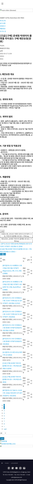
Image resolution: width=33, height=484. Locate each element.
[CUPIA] (16, 4)
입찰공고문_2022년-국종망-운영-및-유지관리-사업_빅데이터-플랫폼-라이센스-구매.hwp (16, 235)
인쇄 (2, 231)
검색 (2, 438)
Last (5, 429)
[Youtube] (16, 468)
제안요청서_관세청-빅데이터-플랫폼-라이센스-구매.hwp (16, 240)
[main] (16, 233)
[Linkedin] (24, 468)
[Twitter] (12, 468)
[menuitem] (2, 4)
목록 (1, 254)
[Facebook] (8, 468)
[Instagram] (20, 468)
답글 (4, 254)
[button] (3, 20)
